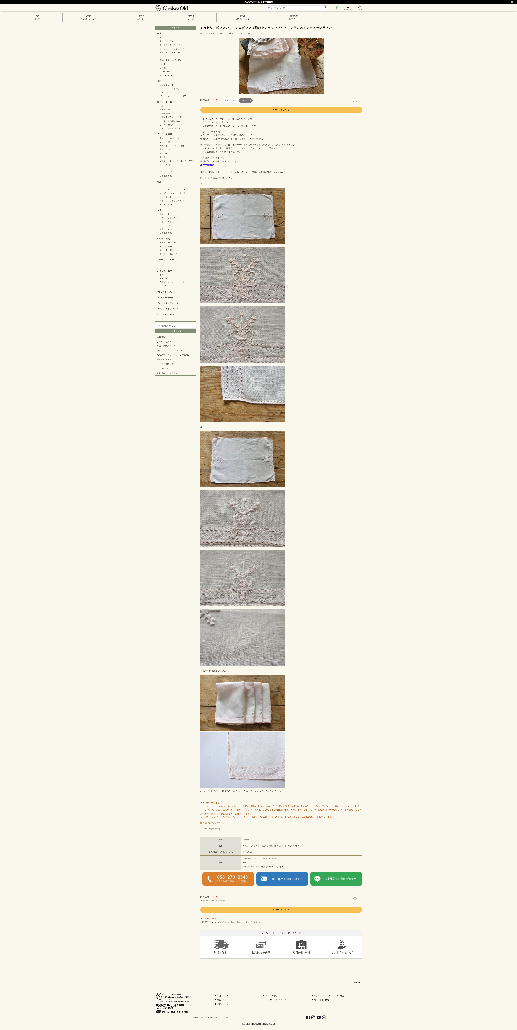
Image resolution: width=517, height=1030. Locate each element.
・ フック (161, 157)
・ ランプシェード (165, 85)
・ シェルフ (162, 56)
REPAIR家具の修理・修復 (242, 17)
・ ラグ (160, 168)
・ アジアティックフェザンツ (170, 201)
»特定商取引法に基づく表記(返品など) (213, 900)
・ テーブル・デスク (166, 41)
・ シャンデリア (164, 92)
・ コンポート (163, 214)
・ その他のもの (164, 176)
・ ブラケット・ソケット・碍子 (171, 96)
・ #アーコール (164, 72)
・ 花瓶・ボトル (164, 229)
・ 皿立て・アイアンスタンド (170, 282)
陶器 (159, 182)
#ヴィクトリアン (165, 292)
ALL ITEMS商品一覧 (140, 17)
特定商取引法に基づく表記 (200, 1017)
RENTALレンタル (191, 17)
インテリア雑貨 (164, 134)
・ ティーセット (164, 197)
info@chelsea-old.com (234, 922)
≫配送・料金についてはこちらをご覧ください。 (260, 858)
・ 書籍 (160, 275)
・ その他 (161, 68)
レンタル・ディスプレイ (168, 373)
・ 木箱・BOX (163, 149)
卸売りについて (164, 368)
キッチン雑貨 (163, 239)
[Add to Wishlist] (355, 102)
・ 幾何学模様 (163, 110)
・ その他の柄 (163, 113)
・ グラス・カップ (165, 222)
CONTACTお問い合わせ (294, 17)
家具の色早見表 (164, 360)
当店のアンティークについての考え (173, 355)
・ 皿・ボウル (163, 186)
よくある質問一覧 (165, 364)
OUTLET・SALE (165, 315)
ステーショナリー (165, 259)
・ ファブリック (164, 286)
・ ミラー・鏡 (163, 142)
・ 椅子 (160, 37)
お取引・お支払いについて (169, 342)
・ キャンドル (163, 279)
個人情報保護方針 (215, 1017)
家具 (159, 33)
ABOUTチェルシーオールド (88, 17)
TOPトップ (37, 17)
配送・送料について (166, 346)
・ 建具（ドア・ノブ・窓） (169, 60)
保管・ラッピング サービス (170, 351)
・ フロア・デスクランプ (168, 89)
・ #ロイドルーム (165, 75)
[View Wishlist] (348, 7)
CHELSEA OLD (256, 1024)
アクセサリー (163, 265)
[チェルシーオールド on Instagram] (312, 1017)
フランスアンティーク (168, 309)
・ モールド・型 (164, 250)
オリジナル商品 (164, 271)
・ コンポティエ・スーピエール (171, 189)
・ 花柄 (160, 106)
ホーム (202, 33)
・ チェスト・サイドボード (169, 53)
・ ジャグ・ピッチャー (167, 218)
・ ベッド (161, 64)
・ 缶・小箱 (162, 153)
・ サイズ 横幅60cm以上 (169, 129)
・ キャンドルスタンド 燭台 (170, 146)
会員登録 (161, 337)
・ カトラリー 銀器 (166, 243)
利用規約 (225, 1017)
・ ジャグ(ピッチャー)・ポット (171, 193)
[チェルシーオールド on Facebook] (306, 1017)
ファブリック (246, 100)
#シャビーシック (165, 297)
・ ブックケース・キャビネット (171, 45)
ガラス (160, 210)
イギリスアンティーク (168, 303)
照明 (159, 81)
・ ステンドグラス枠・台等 (169, 117)
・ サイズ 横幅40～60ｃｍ (169, 125)
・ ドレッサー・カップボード (170, 49)
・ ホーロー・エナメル (167, 254)
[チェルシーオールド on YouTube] (317, 1017)
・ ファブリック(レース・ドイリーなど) (175, 161)
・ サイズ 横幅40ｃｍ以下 (169, 121)
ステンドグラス (164, 102)
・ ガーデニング (164, 172)
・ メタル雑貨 (163, 165)
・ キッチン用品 (164, 246)
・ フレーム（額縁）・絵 (168, 138)
